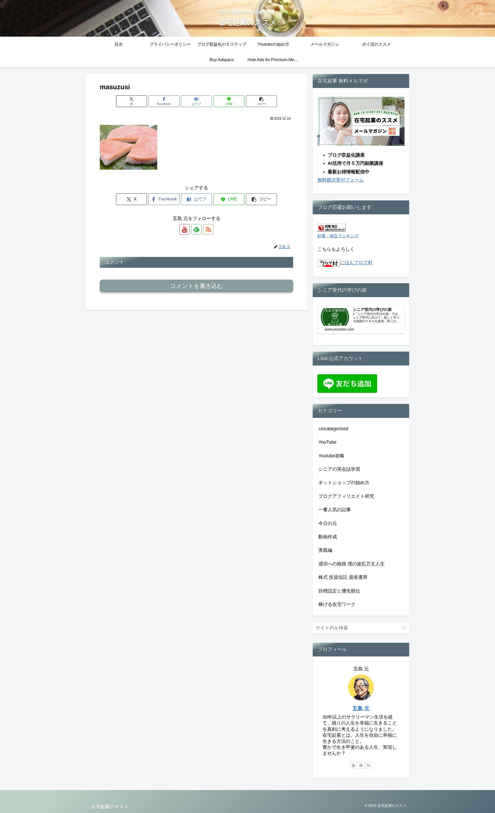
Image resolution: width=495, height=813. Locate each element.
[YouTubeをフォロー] (184, 229)
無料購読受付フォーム (340, 180)
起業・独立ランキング (338, 235)
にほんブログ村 (356, 262)
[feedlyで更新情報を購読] (196, 229)
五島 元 (360, 708)
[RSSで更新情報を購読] (208, 229)
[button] (261, 101)
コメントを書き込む (196, 286)
